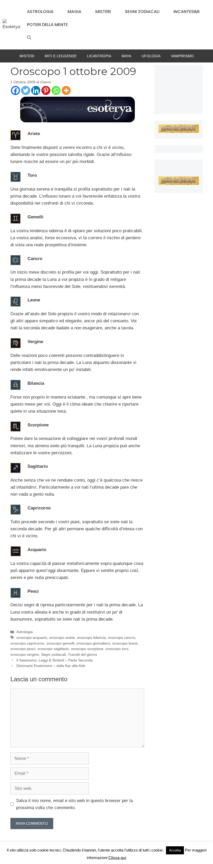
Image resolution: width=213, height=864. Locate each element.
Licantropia (99, 56)
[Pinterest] (45, 90)
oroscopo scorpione (87, 649)
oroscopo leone (125, 643)
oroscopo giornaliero (93, 643)
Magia (74, 12)
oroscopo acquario (31, 637)
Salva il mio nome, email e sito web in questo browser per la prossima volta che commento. (74, 804)
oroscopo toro (116, 649)
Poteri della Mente (47, 25)
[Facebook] (15, 90)
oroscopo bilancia (91, 637)
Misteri (103, 12)
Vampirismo (182, 56)
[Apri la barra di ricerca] (29, 37)
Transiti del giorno (82, 654)
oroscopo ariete (62, 637)
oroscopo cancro (121, 637)
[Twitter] (25, 90)
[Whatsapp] (56, 90)
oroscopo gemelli (60, 643)
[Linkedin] (35, 90)
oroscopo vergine (24, 654)
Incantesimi (186, 12)
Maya (126, 56)
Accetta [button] (175, 850)
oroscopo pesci (22, 649)
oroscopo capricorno (27, 643)
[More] (66, 90)
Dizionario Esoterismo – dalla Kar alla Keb (50, 666)
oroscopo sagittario (53, 649)
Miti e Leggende (61, 56)
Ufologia (151, 56)
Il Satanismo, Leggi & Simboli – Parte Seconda (54, 660)
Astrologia (40, 12)
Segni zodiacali (142, 12)
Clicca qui (117, 857)
